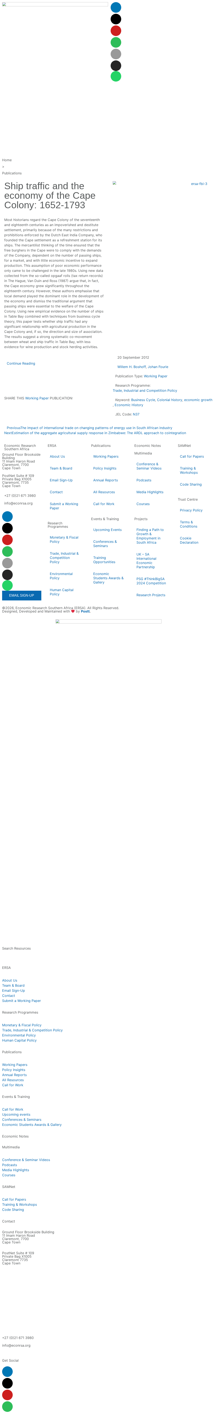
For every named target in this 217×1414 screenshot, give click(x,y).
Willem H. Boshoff (131, 367)
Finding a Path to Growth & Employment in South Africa (150, 536)
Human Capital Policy (62, 592)
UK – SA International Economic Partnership (146, 560)
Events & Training (105, 519)
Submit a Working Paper (64, 506)
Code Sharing (191, 484)
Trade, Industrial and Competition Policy (145, 390)
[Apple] (116, 54)
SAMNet (184, 445)
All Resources (104, 492)
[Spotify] (116, 42)
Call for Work (103, 504)
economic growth (198, 400)
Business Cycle (143, 400)
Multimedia (143, 453)
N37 (136, 414)
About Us (57, 456)
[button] (12, 411)
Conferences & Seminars (105, 543)
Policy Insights (104, 468)
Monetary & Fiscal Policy (64, 539)
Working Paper (37, 398)
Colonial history (169, 400)
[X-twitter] (116, 19)
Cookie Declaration (189, 540)
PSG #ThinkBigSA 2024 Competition (151, 581)
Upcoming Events (107, 530)
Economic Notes (147, 445)
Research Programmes (58, 525)
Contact (56, 492)
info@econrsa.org (18, 503)
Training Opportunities (104, 560)
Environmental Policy (61, 576)
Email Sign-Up (61, 480)
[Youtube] (116, 30)
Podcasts (143, 480)
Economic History (129, 405)
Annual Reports (105, 480)
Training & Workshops (189, 470)
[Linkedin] (116, 7)
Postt (85, 611)
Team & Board (61, 468)
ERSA (52, 445)
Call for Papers (192, 456)
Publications (12, 173)
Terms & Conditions (188, 524)
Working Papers (105, 456)
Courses (143, 504)
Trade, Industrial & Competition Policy (64, 557)
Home (7, 160)
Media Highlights (149, 492)
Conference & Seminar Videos (148, 466)
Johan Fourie (158, 367)
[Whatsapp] (116, 76)
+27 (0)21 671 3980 (20, 495)
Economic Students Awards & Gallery (108, 578)
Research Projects (150, 595)
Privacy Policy (191, 510)
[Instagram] (116, 65)
